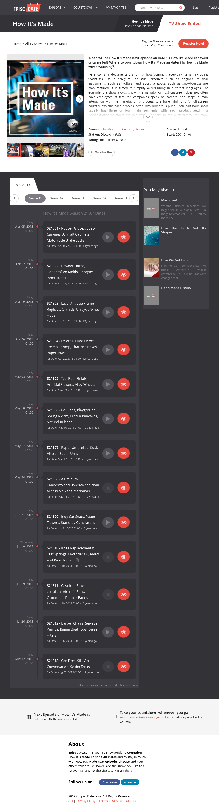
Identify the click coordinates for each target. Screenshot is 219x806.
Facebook (111, 782)
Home (17, 44)
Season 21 (35, 198)
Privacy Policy (85, 801)
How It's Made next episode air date (89, 685)
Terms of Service (111, 801)
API (70, 801)
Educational (108, 129)
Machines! (169, 200)
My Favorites (116, 7)
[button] (79, 99)
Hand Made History (176, 288)
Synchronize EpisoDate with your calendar (146, 717)
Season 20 (56, 198)
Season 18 (99, 198)
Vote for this (103, 152)
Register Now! (193, 43)
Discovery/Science (133, 129)
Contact (131, 801)
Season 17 (121, 198)
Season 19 (78, 198)
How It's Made (57, 44)
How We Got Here (175, 260)
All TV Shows (34, 44)
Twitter (131, 782)
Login (197, 7)
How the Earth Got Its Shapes (183, 230)
